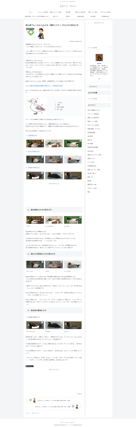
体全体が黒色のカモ (34, 167)
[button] (109, 48)
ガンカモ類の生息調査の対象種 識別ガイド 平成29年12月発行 (44, 85)
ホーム (62, 422)
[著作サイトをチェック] (99, 79)
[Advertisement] (54, 195)
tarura (99, 63)
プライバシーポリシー (70, 422)
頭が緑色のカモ (32, 135)
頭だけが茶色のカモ (34, 151)
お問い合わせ (93, 86)
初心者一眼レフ (30, 366)
